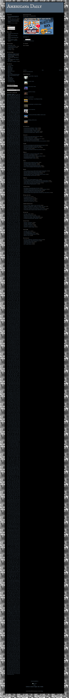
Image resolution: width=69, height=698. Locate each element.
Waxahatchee (11, 117)
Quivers (19, 525)
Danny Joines (11, 313)
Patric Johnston (14, 514)
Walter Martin (13, 144)
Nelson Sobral (8, 192)
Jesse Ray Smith (9, 175)
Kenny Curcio (12, 134)
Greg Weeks (16, 369)
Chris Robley (18, 124)
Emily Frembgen (10, 340)
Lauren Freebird (11, 447)
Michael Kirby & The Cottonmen (11, 486)
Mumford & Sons (14, 496)
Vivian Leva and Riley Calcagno (16, 219)
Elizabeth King (13, 337)
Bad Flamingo (15, 253)
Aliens (7, 231)
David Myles (15, 126)
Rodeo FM (10, 544)
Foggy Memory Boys (9, 352)
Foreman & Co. (14, 352)
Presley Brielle (14, 524)
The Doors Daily (10, 77)
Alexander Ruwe (10, 230)
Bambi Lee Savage (15, 254)
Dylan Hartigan (13, 333)
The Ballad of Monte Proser (11, 47)
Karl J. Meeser (9, 430)
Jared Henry (18, 396)
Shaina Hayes (16, 568)
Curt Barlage (15, 308)
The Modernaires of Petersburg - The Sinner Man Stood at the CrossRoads (13, 54)
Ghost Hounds (12, 362)
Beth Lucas (15, 259)
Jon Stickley (10, 420)
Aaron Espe (14, 223)
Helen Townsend (16, 379)
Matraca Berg (15, 478)
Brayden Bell (9, 270)
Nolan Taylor (18, 193)
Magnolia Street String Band (10, 468)
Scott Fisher (8, 201)
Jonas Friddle (16, 421)
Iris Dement (12, 130)
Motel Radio (11, 495)
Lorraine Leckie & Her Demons (15, 460)
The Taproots (17, 215)
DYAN (12, 309)
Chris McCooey (16, 294)
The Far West (15, 211)
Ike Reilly (16, 386)
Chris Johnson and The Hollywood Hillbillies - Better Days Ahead (36, 114)
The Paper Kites (16, 143)
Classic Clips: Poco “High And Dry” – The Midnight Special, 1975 (32, 138)
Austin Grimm (8, 251)
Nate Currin (14, 499)
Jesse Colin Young (15, 174)
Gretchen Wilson (12, 370)
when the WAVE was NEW (11, 81)
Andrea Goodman (13, 239)
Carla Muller (10, 281)
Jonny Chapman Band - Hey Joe (28, 232)
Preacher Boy (10, 524)
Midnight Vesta (10, 489)
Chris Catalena (8, 291)
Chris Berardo (14, 290)
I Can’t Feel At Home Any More (12, 46)
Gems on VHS (18, 358)
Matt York (12, 480)
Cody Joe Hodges (11, 300)
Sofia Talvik (9, 205)
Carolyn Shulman (11, 153)
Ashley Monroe (14, 249)
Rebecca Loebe (11, 113)
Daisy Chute (12, 125)
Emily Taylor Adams (16, 341)
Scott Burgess (15, 564)
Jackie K (14, 171)
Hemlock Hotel (10, 380)
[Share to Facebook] (28, 39)
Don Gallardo (16, 329)
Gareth (14, 166)
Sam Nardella (17, 557)
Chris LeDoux (18, 293)
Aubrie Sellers (11, 250)
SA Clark (12, 555)
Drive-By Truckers (11, 127)
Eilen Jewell (8, 101)
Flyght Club (14, 351)
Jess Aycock (11, 406)
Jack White (17, 390)
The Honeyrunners (12, 142)
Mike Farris (9, 490)
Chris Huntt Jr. (8, 292)
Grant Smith (16, 367)
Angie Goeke (18, 243)
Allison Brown (12, 233)
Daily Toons (9, 72)
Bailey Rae (11, 254)
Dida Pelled (18, 162)
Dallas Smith (15, 309)
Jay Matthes (8, 399)
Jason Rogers (10, 173)
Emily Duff (8, 103)
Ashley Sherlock (18, 249)
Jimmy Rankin (16, 411)
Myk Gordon (8, 498)
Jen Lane (8, 174)
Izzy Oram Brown (14, 388)
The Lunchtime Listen (10, 78)
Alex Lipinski (10, 229)
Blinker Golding (18, 263)
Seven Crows (11, 567)
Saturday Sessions (18, 563)
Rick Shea (17, 536)
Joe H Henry (10, 176)
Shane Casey (14, 569)
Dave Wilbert (8, 317)
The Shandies (15, 116)
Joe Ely (13, 104)
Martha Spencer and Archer (14, 475)
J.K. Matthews (18, 388)
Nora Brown (8, 194)
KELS (12, 428)
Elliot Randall (18, 338)
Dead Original (10, 322)
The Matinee (17, 213)
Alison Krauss (14, 231)
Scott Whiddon (10, 565)
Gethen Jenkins (8, 362)
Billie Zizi (17, 260)
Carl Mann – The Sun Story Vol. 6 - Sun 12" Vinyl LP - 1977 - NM (32, 207)
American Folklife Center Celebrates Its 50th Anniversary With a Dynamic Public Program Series (36, 181)
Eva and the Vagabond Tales (17, 164)
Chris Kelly (15, 293)
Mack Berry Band (13, 465)
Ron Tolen (16, 94)
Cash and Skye (15, 153)
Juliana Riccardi (14, 426)
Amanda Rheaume (10, 235)
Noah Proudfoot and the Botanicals (16, 505)
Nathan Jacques (14, 500)
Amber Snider (14, 235)
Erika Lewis (15, 343)
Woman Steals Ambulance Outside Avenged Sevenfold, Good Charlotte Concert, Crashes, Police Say (37, 192)
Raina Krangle (18, 528)
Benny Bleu (12, 258)
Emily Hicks (14, 340)
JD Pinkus (8, 389)
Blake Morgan (14, 120)
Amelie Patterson (18, 235)
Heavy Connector (10, 73)
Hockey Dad (13, 382)
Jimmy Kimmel (13, 411)
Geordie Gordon (15, 360)
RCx (7, 526)
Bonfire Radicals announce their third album (29, 157)
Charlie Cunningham (17, 154)
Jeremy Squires (11, 132)
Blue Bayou (12, 264)
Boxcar (15, 268)
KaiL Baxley (17, 428)
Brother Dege (10, 274)
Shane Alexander (11, 569)
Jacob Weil (14, 391)
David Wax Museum (11, 321)
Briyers (15, 272)
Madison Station (11, 467)
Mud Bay (8, 496)
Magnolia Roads (14, 185)
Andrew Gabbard (9, 241)
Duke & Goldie (9, 163)
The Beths (10, 209)
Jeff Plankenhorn (11, 401)
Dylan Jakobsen (16, 333)
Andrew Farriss (18, 240)
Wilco (16, 144)
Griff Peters (15, 370)
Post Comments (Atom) (30, 71)
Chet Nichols (10, 156)
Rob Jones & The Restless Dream (11, 539)
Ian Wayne (14, 386)
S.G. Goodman (8, 555)
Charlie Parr (15, 123)
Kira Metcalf (13, 180)
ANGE (11, 223)
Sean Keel (19, 566)
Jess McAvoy (14, 406)
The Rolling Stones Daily (11, 80)
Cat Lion (8, 284)
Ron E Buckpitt (11, 545)
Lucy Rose (12, 184)
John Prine (15, 104)
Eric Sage (10, 343)
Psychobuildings (10, 525)
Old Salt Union (11, 509)
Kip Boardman (18, 439)
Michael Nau (10, 487)
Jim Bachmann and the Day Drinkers (11, 409)
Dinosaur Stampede (11, 328)
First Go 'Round (12, 350)
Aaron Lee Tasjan (18, 223)
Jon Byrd (13, 419)
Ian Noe (12, 386)
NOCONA (12, 112)
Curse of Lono (12, 308)
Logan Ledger (18, 183)
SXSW (8, 140)
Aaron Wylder (16, 145)
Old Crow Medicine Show (12, 107)
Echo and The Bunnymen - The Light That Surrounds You (31, 240)
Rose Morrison (18, 548)
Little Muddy (11, 135)
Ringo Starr (13, 537)
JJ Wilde (11, 171)
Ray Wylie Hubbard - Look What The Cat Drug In (34, 104)
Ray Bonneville (15, 529)
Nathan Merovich (18, 500)
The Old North (12, 143)
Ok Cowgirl (17, 508)
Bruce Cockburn (12, 151)
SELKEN (14, 555)
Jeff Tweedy (18, 173)
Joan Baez (12, 175)
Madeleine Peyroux (15, 136)
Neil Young (10, 191)
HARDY (8, 372)
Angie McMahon (9, 244)
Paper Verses (8, 514)
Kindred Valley (8, 439)
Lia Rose (10, 112)
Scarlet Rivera (8, 564)
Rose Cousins (14, 548)
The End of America (11, 211)
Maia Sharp (8, 469)
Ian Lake (10, 386)
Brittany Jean (12, 272)
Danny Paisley (18, 313)
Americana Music (11, 94)
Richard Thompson (12, 535)
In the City (19, 386)
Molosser (14, 97)
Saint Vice (18, 556)
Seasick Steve (14, 201)
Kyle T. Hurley (14, 181)
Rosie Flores (16, 549)
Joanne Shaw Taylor (16, 175)
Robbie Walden (16, 539)
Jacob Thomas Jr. (10, 391)
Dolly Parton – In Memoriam (27, 148)
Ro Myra (17, 538)
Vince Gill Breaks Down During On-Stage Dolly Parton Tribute (32, 165)
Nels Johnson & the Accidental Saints (16, 191)
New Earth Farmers (13, 192)
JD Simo (11, 389)
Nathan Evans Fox (16, 190)
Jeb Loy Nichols (10, 400)
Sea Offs (13, 565)
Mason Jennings (12, 478)
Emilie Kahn (16, 339)
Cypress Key (8, 309)
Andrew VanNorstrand (11, 242)
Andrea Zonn (16, 239)
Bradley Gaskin (13, 269)
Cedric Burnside (16, 284)
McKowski (11, 137)
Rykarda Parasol (18, 554)
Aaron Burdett (13, 145)
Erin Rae (13, 164)
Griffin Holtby (18, 370)
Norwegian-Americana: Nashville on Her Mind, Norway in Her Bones (33, 149)
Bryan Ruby (15, 151)
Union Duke (10, 219)
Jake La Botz (10, 172)
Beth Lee (12, 259)
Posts (9, 27)
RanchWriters (8, 529)
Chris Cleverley (15, 291)
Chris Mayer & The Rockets (10, 294)
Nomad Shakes (10, 507)
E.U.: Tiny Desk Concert (27, 196)
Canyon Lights (16, 280)
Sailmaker (15, 556)
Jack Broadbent (10, 390)
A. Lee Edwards (18, 222)
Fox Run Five (17, 352)
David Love (13, 319)
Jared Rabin (8, 397)
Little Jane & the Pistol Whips (15, 455)
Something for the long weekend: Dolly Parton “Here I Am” (31, 136)
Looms (14, 135)
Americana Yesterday (10, 65)
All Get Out (17, 232)
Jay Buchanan (18, 398)
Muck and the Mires (17, 495)
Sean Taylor (11, 201)
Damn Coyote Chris (9, 310)
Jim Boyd (16, 409)
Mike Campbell (17, 489)
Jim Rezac (14, 410)
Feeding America (11, 349)
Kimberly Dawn (18, 438)
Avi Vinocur (13, 252)
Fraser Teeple (8, 166)
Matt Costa (18, 478)
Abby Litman (18, 225)
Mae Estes (8, 185)
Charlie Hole (8, 155)
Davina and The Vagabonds (17, 321)
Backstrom (12, 253)
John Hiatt (9, 416)
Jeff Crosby (13, 173)
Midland (17, 488)
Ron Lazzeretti (14, 545)
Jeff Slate (16, 173)
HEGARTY (13, 372)
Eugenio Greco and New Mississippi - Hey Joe (30, 234)
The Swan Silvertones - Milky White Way (13, 57)
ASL (12, 223)
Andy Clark (15, 242)
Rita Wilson (18, 537)
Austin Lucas (12, 251)
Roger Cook (13, 544)
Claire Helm (12, 298)
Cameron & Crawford (15, 278)
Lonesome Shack (9, 184)
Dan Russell (17, 160)
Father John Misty (16, 348)
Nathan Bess (10, 500)
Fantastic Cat (8, 348)
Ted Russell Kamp (12, 96)
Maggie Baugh (14, 467)
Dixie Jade (17, 328)
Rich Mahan (10, 534)
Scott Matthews (15, 114)
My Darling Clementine (14, 497)
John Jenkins (12, 416)
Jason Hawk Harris (18, 397)
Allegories (10, 233)
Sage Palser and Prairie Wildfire (10, 556)
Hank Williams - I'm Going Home (12, 61)
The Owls (11, 214)
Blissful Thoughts (9, 264)
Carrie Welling (13, 282)
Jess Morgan (17, 406)
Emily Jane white (18, 340)
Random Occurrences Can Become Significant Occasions (31, 179)
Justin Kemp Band (14, 427)
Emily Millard (12, 341)
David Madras (16, 319)
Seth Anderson (17, 201)
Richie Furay (10, 536)
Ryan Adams (12, 553)
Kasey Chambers (16, 430)
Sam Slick (10, 559)
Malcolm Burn (11, 469)
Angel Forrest (18, 242)
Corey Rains (16, 303)
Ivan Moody (10, 388)
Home (43, 70)
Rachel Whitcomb (18, 527)
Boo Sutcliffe (9, 121)
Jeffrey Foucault (18, 401)
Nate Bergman (11, 499)
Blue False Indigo (16, 264)
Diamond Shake (12, 327)
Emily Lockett (8, 341)
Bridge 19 (17, 271)
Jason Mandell (12, 398)
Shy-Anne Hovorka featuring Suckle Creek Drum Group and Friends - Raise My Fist (13, 16)
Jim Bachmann (18, 408)
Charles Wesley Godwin (12, 154)
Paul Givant (13, 516)
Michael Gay (10, 485)
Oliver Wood (12, 510)
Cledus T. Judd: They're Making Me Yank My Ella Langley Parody (32, 166)
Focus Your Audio (18, 351)
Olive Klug (18, 509)
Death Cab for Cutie (11, 323)
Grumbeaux (8, 371)
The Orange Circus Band (12, 115)
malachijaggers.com (26, 36)
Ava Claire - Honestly (31, 81)
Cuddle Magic (8, 308)
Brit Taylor (9, 272)
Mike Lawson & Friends (17, 490)
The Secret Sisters (18, 214)
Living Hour (13, 457)
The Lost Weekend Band (13, 213)
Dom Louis (10, 329)
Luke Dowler (15, 184)
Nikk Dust (14, 504)
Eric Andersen (10, 164)
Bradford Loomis (9, 269)
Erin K (18, 343)
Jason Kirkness (8, 398)
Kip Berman (15, 439)
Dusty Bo (17, 332)
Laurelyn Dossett (16, 446)
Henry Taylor (13, 381)
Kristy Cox (18, 441)
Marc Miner (17, 470)
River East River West (13, 538)
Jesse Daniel (11, 407)
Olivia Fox (19, 510)
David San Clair (16, 320)
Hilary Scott (8, 382)
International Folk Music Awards (11, 387)
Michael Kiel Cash (18, 485)
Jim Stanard (17, 410)
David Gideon (16, 318)
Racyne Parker (9, 528)
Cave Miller (10, 284)
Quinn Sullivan (16, 525)
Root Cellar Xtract (11, 547)
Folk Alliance (10, 165)
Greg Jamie (14, 369)
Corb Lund (10, 303)
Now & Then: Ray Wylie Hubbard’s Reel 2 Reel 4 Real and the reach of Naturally (34, 145)
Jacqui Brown (16, 391)
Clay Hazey (13, 299)
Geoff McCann (8, 360)
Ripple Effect (15, 537)
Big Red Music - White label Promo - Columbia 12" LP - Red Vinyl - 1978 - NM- (34, 206)
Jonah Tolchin (14, 105)
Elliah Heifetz (15, 338)
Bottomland (12, 268)
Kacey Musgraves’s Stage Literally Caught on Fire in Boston (32, 188)
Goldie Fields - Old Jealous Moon (28, 224)
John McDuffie (8, 417)
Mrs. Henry (14, 495)
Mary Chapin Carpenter (15, 477)
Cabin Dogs (11, 152)
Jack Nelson (14, 390)
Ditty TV (15, 328)
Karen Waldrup (18, 429)
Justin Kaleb (8, 133)
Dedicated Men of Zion (14, 162)
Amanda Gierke (16, 234)
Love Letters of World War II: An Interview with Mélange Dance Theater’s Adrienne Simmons (36, 180)
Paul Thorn (13, 195)
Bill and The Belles (14, 260)
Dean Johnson (17, 322)
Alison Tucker (11, 232)
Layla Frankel (10, 449)
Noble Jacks (8, 506)
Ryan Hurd (15, 553)
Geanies (15, 358)
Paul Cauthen (10, 516)
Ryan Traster (11, 554)
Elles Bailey (10, 338)
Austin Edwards (18, 250)
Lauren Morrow (9, 448)
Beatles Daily (9, 66)
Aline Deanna (10, 231)
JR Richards (13, 389)
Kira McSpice (8, 440)
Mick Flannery (18, 487)
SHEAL (16, 555)
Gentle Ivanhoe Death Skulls (10, 359)
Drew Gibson (14, 331)
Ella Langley (17, 337)
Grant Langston (13, 367)
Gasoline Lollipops (16, 357)
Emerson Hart (13, 339)
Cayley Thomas (11, 123)
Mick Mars (8, 488)
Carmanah (8, 153)
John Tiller (10, 418)
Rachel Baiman (13, 526)
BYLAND (10, 253)
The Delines (15, 210)
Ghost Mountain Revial (17, 362)
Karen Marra (15, 429)
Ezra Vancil (10, 347)
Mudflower (11, 496)
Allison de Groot (16, 233)
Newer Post (24, 70)
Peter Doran (17, 520)
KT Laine (14, 428)
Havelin (8, 377)
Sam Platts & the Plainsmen (15, 558)
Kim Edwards (14, 438)
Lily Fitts (8, 135)
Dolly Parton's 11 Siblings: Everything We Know (30, 164)
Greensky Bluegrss (16, 368)
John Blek (19, 176)
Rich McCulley (14, 534)
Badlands (19, 253)
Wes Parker (15, 220)
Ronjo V (8, 546)
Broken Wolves (14, 273)
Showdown (17, 204)
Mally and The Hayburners (17, 469)
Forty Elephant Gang (14, 165)
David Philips (13, 320)
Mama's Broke (8, 470)
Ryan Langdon (15, 113)
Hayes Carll (16, 377)
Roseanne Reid (8, 549)
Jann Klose (13, 396)
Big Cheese (17, 259)
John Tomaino (13, 418)
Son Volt (17, 140)
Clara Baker (10, 299)
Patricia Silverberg (18, 514)
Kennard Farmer (11, 437)
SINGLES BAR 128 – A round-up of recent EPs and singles (31, 153)
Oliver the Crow (15, 510)
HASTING (10, 372)
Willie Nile (10, 221)
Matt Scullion (8, 480)
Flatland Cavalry (16, 350)
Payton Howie (8, 519)
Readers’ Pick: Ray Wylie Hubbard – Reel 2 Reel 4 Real (31, 146)
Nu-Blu (10, 508)
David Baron (16, 317)
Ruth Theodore (8, 553)
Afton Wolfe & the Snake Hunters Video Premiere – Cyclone (32, 147)
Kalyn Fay (10, 429)
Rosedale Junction (13, 549)
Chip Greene (17, 289)
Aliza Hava (14, 232)
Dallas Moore (13, 160)
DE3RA (11, 309)
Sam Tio (12, 200)
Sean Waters (8, 567)
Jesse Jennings (14, 407)
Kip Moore (10, 180)
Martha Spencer (9, 475)
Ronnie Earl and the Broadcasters (14, 546)
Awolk (18, 252)
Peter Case (17, 107)
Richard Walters (16, 535)
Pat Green (11, 514)
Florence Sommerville (10, 351)
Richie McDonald (14, 536)
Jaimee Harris (13, 392)
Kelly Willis (11, 436)
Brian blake (14, 271)
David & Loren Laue (12, 317)
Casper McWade (10, 283)
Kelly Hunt (8, 436)
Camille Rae (18, 279)
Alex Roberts (13, 229)
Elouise (11, 339)
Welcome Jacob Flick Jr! (11, 39)
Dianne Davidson (16, 327)
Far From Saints (12, 348)
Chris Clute (18, 291)
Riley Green (10, 537)
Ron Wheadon (18, 545)
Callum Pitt (11, 278)
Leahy (13, 449)
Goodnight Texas (16, 103)
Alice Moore (18, 230)
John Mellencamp (11, 111)
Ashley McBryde (10, 249)
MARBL (8, 465)
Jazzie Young (16, 399)
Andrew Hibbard (13, 241)
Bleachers (14, 263)
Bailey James (8, 254)
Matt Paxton (15, 479)
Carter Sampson (17, 282)
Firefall (8, 165)
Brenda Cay (12, 121)
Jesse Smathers (18, 407)
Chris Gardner (15, 124)
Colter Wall (17, 301)
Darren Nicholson (14, 161)
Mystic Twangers (12, 498)
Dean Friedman (13, 322)
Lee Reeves (18, 449)
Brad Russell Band (18, 268)
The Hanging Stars (17, 212)
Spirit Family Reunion (13, 205)
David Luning (11, 126)
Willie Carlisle (18, 117)
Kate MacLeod (16, 111)
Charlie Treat (11, 155)
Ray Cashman (18, 529)
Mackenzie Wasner (18, 465)
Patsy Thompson (12, 515)
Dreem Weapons (11, 331)
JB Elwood (17, 130)
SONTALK (19, 555)
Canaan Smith (8, 280)
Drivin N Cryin (10, 332)
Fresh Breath (11, 166)
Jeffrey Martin (16, 131)
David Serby (10, 162)
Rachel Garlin (14, 527)
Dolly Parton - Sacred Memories (28, 222)
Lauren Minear (18, 447)
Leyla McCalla (14, 451)
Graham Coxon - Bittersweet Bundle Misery (13, 21)
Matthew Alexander (15, 480)
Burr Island (18, 151)
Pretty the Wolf (18, 524)
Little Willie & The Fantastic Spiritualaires (13, 456)
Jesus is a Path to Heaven (13, 408)
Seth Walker (12, 202)
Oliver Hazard (16, 194)
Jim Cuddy (19, 409)
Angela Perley (11, 243)
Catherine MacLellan (17, 102)
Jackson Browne (17, 171)
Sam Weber (13, 559)
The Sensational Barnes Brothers (11, 215)
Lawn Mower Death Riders (14, 448)
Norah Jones (13, 507)
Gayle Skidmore (12, 358)
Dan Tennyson (12, 311)
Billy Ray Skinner (11, 261)
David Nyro (10, 320)
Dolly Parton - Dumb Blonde (27, 223)
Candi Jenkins (18, 152)
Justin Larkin (17, 427)
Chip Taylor (13, 156)
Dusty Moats (16, 127)
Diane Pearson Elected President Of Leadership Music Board (32, 173)
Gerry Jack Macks (14, 361)
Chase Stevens (13, 288)
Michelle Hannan (14, 487)
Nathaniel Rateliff (16, 112)
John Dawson (18, 132)
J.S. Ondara (8, 171)
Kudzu (19, 134)
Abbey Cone (16, 224)
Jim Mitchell (11, 410)
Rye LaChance (14, 554)
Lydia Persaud (10, 136)
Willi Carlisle (14, 117)
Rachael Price (9, 526)
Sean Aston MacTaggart (11, 566)
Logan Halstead (16, 458)
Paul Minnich (13, 517)
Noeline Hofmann (16, 506)
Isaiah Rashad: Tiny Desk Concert (28, 197)
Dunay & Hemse (14, 332)
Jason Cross (14, 397)
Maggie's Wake (11, 185)
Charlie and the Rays (15, 155)
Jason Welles (15, 398)
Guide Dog (15, 371)
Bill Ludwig (10, 260)
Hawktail (10, 377)
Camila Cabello (15, 279)
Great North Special (11, 368)
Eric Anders (15, 342)
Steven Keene (16, 101)
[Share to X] (27, 39)
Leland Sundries (12, 106)
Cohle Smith (11, 301)
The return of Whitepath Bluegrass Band (13, 37)
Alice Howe (18, 146)
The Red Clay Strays (11, 102)
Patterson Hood (16, 515)
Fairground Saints (14, 347)
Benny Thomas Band (16, 258)
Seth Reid (10, 202)
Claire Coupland (9, 298)
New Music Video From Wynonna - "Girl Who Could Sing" (31, 131)
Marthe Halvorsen (12, 476)
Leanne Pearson (15, 449)
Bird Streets (18, 261)
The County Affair (12, 210)
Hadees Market (16, 372)
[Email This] (25, 39)
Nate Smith (17, 499)
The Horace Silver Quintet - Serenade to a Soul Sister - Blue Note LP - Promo (34, 209)
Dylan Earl (10, 333)
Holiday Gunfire (11, 170)
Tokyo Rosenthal (9, 144)
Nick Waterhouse (11, 504)
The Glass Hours (12, 212)
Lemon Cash (10, 183)
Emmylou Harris (10, 342)
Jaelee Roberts (10, 392)
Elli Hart (13, 338)
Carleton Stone (16, 281)
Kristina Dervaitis (15, 441)
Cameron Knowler (11, 279)
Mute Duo (10, 497)
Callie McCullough (14, 152)
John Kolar (15, 416)
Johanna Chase (16, 176)
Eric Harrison (12, 103)
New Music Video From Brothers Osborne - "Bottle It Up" (31, 132)
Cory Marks (8, 125)
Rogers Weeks (17, 544)
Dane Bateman (8, 312)
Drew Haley (17, 331)
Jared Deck (16, 396)
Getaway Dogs (18, 361)
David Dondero (10, 318)
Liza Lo (16, 106)
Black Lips (11, 262)
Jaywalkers (14, 399)
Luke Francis (18, 184)
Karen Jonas (12, 429)
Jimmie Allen (9, 411)
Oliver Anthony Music (12, 194)
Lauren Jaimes (14, 447)
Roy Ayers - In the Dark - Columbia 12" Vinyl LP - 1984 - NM (32, 205)
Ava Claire (10, 252)
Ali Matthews (15, 230)
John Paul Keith (16, 417)
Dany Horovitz (10, 161)
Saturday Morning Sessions (12, 563)
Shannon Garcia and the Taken (14, 203)
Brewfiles (10, 271)
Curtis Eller (18, 308)
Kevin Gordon (16, 134)
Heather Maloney (14, 378)
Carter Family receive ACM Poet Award (13, 33)
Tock (19, 143)
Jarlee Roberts (11, 397)
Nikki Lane (12, 193)
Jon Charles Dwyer (16, 419)
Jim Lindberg (8, 410)
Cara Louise (11, 122)
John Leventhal (18, 416)
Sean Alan (15, 565)
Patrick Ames (8, 515)
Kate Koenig (13, 431)
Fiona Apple (18, 349)
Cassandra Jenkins (18, 283)
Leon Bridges (8, 450)
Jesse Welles (16, 95)
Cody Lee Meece (16, 300)
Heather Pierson (18, 378)
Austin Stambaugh (16, 251)
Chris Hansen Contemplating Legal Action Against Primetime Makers (33, 190)
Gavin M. (9, 358)
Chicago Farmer (11, 124)
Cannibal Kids (12, 280)
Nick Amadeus (17, 192)
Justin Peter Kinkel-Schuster (14, 133)
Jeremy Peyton (11, 174)
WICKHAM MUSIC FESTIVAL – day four (29, 158)
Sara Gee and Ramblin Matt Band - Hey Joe (29, 233)
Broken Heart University (10, 273)
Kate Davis (10, 431)
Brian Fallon (16, 121)
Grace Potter (10, 104)
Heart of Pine (10, 378)
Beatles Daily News (10, 67)
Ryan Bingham (8, 200)
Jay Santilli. (11, 399)
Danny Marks (14, 313)
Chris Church (11, 291)
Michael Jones (13, 485)
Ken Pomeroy (17, 436)
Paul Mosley (17, 517)
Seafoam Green (18, 97)
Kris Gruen (8, 441)
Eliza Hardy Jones (9, 337)
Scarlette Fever (11, 140)
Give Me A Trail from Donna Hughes (12, 35)
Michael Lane (16, 486)
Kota (19, 440)
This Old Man (9, 49)
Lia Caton (17, 451)
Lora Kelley (10, 460)
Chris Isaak (12, 292)
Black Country (8, 262)
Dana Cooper (16, 311)
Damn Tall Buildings (14, 310)
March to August (9, 186)
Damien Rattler (18, 309)
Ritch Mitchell (8, 538)
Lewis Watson (8, 451)
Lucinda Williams (11, 97)
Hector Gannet (12, 379)
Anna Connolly (12, 244)
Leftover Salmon (12, 182)
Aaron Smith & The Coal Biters (11, 224)
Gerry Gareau (10, 361)
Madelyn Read (18, 466)
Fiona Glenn (8, 350)
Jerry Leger (14, 132)
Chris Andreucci (10, 290)
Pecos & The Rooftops (12, 519)
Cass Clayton (14, 283)
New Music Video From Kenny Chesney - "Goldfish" (31, 129)
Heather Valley (8, 379)
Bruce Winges (13, 274)
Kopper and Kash (17, 440)
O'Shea (12, 508)
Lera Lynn (13, 183)
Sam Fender (14, 557)
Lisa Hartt (15, 183)
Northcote (16, 507)
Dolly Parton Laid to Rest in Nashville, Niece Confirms (31, 162)
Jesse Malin (18, 174)
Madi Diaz (8, 467)
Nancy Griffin (16, 498)
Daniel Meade (12, 312)
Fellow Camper (15, 349)
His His (11, 382)
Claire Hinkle (16, 298)
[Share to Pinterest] (29, 39)
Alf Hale (13, 230)
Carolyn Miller (10, 282)
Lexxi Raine (11, 451)
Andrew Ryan (16, 241)
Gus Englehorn (18, 371)
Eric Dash (18, 342)
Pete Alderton (14, 520)
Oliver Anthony (8, 510)
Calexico (9, 278)
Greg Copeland (11, 369)
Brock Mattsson (18, 272)
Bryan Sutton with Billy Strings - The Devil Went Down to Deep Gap (33, 239)
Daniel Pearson (16, 312)
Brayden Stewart (13, 270)
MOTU (10, 465)
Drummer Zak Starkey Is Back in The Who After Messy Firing (32, 191)
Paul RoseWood (18, 518)
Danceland (19, 311)
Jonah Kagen (13, 421)
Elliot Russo (8, 339)
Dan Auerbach (16, 125)
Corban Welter (13, 303)
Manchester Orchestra (13, 470)
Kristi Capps (11, 441)
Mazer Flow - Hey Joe (27, 235)
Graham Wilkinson (9, 367)
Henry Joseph (10, 381)
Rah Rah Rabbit (13, 528)
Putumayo (13, 525)
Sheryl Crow (14, 140)
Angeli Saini (15, 243)
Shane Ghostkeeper (16, 202)
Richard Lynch (8, 535)
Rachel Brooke (10, 527)
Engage (13, 342)
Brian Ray (12, 271)
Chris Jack (14, 292)
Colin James (14, 301)
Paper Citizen (10, 195)
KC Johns (10, 428)
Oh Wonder (14, 508)
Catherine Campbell (15, 122)
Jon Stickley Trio (14, 420)
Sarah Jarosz (11, 114)
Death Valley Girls (16, 323)
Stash (19, 205)
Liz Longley (10, 458)
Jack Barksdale (17, 389)
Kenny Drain (14, 437)
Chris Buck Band (18, 290)
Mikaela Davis (13, 489)
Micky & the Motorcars (12, 488)
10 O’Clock (9, 48)
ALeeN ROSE (8, 223)
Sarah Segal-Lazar (18, 200)
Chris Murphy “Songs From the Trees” (29, 137)
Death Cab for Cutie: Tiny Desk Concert (29, 201)
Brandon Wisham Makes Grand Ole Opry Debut (30, 175)
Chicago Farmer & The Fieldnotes (12, 289)
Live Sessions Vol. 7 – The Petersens (12, 40)
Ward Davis (8, 220)
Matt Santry (18, 479)
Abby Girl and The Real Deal (13, 225)
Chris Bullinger (16, 156)
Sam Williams (14, 200)
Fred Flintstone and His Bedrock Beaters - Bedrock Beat (31, 218)
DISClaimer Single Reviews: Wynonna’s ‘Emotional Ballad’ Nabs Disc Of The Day (34, 174)
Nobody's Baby (12, 506)
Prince (7, 525)
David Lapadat (10, 319)
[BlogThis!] (26, 39)
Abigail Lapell (10, 146)
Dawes (7, 322)
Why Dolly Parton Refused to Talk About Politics (30, 163)
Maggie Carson (18, 467)
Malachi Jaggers (18, 185)
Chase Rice (10, 288)
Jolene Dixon (9, 419)
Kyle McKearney (10, 181)
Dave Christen (11, 95)
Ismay (14, 130)
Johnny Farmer (16, 418)
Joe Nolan (13, 176)
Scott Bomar (12, 564)
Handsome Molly (10, 45)
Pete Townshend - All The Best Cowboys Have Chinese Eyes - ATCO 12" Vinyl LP (34, 208)
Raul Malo (11, 529)
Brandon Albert (16, 269)
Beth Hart (10, 259)
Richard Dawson (18, 534)
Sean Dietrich (16, 566)
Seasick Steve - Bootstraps (31, 91)
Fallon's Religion (18, 347)
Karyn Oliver (12, 430)
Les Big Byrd (15, 450)
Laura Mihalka (12, 446)
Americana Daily (24, 6)
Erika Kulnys (12, 343)
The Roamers (14, 214)
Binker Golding (15, 261)
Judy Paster (10, 426)
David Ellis (13, 318)
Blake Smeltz (18, 120)
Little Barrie (10, 455)
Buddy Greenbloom (17, 274)
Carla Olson (13, 281)
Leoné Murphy (12, 450)
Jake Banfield (17, 392)
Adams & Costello (15, 146)
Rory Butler (15, 547)
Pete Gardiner (16, 195)
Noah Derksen (15, 193)
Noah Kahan (9, 505)
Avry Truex (16, 252)
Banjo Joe (19, 254)
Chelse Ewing (16, 288)
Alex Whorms (16, 229)
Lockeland (13, 458)
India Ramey (8, 130)
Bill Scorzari (11, 120)
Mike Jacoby (12, 490)
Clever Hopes (16, 299)
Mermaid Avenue (15, 137)
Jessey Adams (8, 408)
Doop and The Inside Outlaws (12, 330)
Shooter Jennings (14, 204)
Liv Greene (10, 457)
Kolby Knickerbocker (12, 440)
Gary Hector (17, 166)
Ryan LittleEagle (18, 553)
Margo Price (16, 96)
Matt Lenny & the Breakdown (10, 479)
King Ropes (12, 439)
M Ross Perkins (12, 101)
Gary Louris (9, 357)
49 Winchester (10, 145)
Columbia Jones (10, 302)
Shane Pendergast (18, 569)
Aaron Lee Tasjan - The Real (32, 86)
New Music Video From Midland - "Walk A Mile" (30, 130)
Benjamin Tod (8, 258)
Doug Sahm (17, 330)
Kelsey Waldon (14, 436)
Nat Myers (13, 190)
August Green (14, 250)
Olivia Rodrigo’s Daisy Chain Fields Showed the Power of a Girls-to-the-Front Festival (35, 189)
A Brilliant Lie (14, 222)
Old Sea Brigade (15, 509)
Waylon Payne (11, 220)
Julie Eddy (17, 426)
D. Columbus (10, 160)
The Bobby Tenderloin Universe (15, 209)
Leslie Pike (18, 450)
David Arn (17, 161)
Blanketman (11, 263)
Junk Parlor (10, 427)
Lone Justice (17, 459)
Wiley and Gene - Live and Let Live (28, 225)
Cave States (13, 284)
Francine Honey (18, 165)
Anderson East (8, 239)
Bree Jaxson (16, 270)
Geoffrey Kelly (12, 360)
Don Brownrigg (13, 329)
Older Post (60, 70)
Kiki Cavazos (11, 438)
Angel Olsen (8, 243)
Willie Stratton (13, 221)
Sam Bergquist (10, 557)
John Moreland (12, 417)
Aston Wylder (8, 250)
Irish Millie (18, 170)
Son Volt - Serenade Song (31, 109)
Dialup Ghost (8, 327)
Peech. (16, 519)
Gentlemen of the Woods (17, 359)
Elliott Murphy (13, 163)
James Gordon (13, 172)
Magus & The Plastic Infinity (16, 468)
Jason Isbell (12, 131)
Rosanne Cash (11, 548)
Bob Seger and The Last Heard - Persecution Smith (30, 216)
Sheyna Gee (10, 204)
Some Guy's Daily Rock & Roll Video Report (13, 74)
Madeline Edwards (9, 466)
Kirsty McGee (17, 180)
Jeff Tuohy (14, 401)
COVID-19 (8, 152)
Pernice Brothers (11, 520)
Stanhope (18, 205)
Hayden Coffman (13, 377)
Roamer (19, 538)
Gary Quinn (12, 357)
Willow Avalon (17, 221)
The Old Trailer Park (10, 79)
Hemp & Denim (15, 380)
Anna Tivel (16, 244)
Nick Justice (10, 193)
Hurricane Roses (15, 170)
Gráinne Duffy (11, 371)
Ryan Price (8, 554)
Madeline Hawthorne (14, 466)
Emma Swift (16, 163)
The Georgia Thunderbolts (15, 141)
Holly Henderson (16, 382)
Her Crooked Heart (18, 381)
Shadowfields (12, 568)
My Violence (18, 497)
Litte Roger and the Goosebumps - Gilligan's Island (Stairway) (32, 217)
